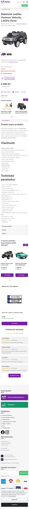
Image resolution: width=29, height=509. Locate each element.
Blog (3, 425)
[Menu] (27, 2)
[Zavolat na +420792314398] (18, 2)
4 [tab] (15, 116)
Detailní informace (13, 62)
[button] (14, 320)
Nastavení (14, 499)
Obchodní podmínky (7, 415)
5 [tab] (17, 116)
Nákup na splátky (6, 423)
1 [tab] (11, 116)
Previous (24, 99)
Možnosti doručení (7, 73)
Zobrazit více (14, 375)
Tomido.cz (11, 405)
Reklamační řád (5, 419)
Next (27, 99)
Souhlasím (14, 505)
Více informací (12, 496)
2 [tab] (13, 116)
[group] (14, 307)
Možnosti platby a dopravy (8, 417)
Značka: (4, 95)
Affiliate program (6, 428)
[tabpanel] (7, 108)
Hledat (25, 5)
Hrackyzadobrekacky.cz (16, 397)
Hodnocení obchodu (14, 329)
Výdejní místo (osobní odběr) (9, 421)
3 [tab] (14, 116)
